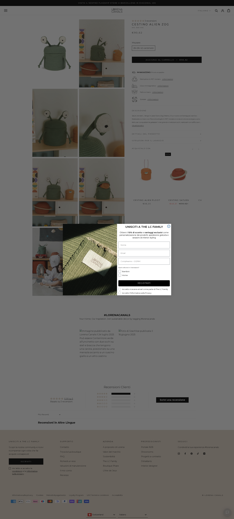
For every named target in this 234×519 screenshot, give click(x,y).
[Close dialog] (168, 226)
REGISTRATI (144, 283)
